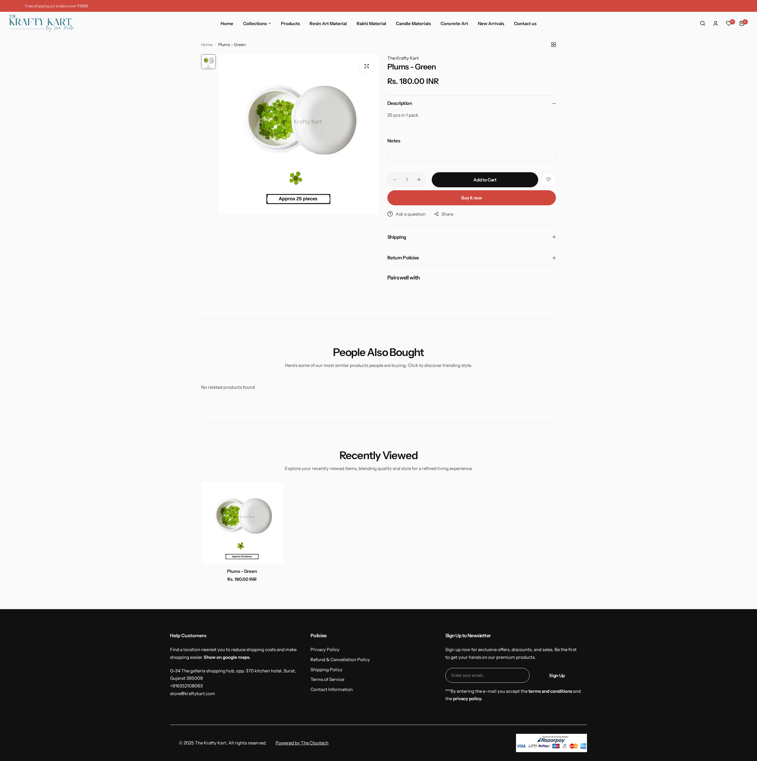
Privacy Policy (324, 649)
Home (207, 44)
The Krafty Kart (403, 58)
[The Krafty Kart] (41, 23)
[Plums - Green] (242, 523)
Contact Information (331, 689)
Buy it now (471, 198)
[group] (298, 134)
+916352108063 (186, 686)
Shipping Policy (326, 669)
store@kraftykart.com (192, 693)
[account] (715, 23)
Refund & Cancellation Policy (340, 659)
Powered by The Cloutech (302, 743)
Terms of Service (327, 679)
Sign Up (556, 675)
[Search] (702, 23)
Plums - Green (242, 571)
